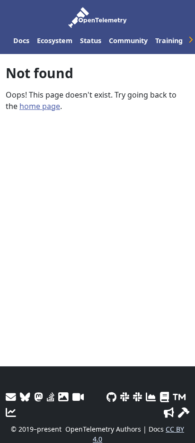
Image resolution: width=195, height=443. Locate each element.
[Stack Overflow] (50, 397)
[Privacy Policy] (164, 397)
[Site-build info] (183, 412)
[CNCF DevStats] (151, 397)
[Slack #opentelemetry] (137, 397)
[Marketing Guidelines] (169, 412)
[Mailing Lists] (11, 397)
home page (39, 106)
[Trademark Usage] (179, 397)
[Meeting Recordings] (78, 397)
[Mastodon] (38, 397)
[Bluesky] (25, 397)
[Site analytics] (11, 412)
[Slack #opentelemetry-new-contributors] (124, 397)
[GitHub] (111, 397)
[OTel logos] (63, 397)
